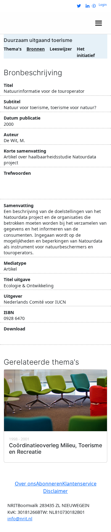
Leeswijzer (61, 49)
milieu (12, 180)
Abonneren (49, 483)
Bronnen (36, 49)
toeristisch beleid (24, 191)
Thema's (13, 49)
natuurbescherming (47, 180)
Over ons (25, 483)
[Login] (95, 6)
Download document (36, 337)
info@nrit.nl (19, 519)
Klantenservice (79, 483)
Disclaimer (55, 491)
